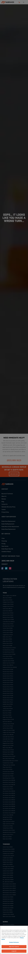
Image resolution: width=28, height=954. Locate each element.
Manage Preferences (14, 942)
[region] (14, 940)
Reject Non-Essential (14, 946)
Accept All (14, 951)
